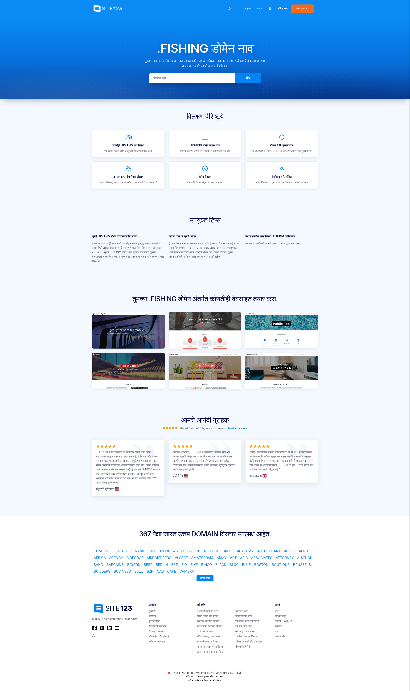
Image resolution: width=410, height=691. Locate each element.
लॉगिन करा (282, 8)
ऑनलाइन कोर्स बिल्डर (245, 631)
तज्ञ (276, 631)
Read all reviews (237, 428)
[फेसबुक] (95, 628)
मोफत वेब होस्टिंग (243, 646)
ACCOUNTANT (269, 551)
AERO (303, 551)
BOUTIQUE (281, 565)
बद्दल (277, 611)
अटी (189, 680)
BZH (150, 571)
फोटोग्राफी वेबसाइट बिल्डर (209, 626)
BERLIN (162, 565)
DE (204, 551)
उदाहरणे (247, 8)
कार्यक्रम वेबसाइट (205, 631)
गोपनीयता (197, 680)
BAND (98, 565)
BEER (148, 565)
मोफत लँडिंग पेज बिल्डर (207, 616)
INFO (152, 551)
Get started (302, 8)
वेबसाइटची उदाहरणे (158, 626)
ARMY (222, 558)
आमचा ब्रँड (280, 636)
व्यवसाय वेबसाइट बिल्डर (208, 621)
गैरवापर (206, 680)
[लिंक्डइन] (109, 628)
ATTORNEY (285, 558)
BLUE (246, 565)
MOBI (164, 551)
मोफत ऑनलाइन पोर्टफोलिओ (210, 646)
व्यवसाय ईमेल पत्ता (243, 616)
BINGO (206, 565)
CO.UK (186, 551)
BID (184, 565)
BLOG (234, 565)
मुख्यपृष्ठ (152, 611)
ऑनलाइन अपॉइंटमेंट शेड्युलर (248, 641)
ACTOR (289, 551)
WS (175, 551)
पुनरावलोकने (154, 621)
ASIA (244, 558)
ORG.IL (228, 551)
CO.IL (214, 551)
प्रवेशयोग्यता (217, 680)
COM (98, 551)
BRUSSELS (302, 565)
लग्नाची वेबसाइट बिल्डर (207, 641)
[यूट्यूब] (117, 628)
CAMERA (187, 571)
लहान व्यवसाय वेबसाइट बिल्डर (211, 651)
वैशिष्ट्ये (152, 616)
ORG (119, 551)
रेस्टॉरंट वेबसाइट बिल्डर (246, 636)
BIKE (194, 565)
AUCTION (305, 558)
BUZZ (138, 571)
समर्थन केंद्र (280, 616)
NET (108, 551)
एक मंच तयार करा (243, 626)
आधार (259, 8)
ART (233, 558)
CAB (160, 571)
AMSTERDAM (202, 558)
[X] (102, 628)
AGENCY (116, 558)
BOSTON (261, 565)
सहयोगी (278, 626)
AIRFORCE (135, 558)
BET (174, 565)
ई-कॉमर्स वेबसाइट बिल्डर (208, 611)
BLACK (220, 565)
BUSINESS (122, 571)
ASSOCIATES (261, 558)
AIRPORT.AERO (159, 558)
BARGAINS (115, 565)
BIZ (128, 551)
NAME (140, 551)
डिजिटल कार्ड (241, 611)
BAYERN (133, 565)
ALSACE (181, 558)
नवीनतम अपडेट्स (157, 641)
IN (197, 551)
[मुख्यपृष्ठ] (229, 8)
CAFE (171, 571)
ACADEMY (245, 551)
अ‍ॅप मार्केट (159, 636)
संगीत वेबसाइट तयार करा (208, 636)
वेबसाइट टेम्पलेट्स (157, 631)
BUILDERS (102, 571)
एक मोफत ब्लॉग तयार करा (247, 621)
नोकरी (283, 621)
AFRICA (100, 558)
